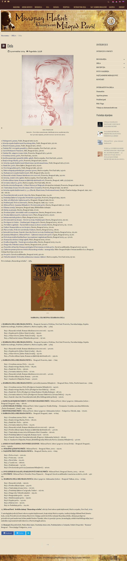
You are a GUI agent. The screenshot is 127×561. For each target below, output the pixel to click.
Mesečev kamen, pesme (11, 146)
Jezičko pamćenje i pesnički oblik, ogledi (18, 158)
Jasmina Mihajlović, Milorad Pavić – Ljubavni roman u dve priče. (27, 235)
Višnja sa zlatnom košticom (106, 108)
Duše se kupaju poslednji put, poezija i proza (20, 170)
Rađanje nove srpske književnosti (16, 173)
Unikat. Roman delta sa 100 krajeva (17, 227)
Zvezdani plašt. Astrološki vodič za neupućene (20, 212)
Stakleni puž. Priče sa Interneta (15, 203)
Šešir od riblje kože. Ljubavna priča (17, 200)
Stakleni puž (101, 100)
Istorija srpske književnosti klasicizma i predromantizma (26, 163)
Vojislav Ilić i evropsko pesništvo (15, 148)
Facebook (9, 533)
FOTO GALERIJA (102, 71)
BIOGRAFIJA (38, 7)
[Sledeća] (47, 544)
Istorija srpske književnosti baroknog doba (19, 143)
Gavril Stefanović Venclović (13, 151)
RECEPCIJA (66, 7)
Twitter (21, 533)
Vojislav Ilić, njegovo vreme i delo (15, 153)
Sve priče (7, 254)
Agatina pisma (102, 95)
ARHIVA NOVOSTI (27, 7)
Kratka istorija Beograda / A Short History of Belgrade (24, 185)
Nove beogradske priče (12, 168)
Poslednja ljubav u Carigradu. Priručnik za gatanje (22, 198)
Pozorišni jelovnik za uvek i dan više (17, 195)
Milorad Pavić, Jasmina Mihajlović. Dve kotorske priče (24, 205)
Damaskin (100, 91)
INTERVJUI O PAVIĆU (104, 51)
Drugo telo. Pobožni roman (14, 245)
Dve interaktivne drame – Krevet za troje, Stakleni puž (24, 220)
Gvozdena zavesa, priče (11, 156)
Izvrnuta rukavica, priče (12, 183)
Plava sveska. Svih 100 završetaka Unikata (20, 230)
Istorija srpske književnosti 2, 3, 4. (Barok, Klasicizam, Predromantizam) (31, 190)
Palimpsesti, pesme (10, 141)
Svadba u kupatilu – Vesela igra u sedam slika (20, 242)
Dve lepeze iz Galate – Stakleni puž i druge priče (22, 222)
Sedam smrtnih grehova (12, 217)
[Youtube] (8, 1)
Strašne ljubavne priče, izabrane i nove (18, 215)
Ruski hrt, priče (9, 165)
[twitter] (5, 1)
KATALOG (56, 7)
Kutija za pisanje (10, 210)
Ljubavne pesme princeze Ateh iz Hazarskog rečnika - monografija (29, 249)
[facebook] (2, 1)
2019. (91, 509)
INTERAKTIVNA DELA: (80, 7)
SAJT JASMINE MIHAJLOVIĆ (98, 7)
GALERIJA (112, 7)
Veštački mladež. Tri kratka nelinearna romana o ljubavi (25, 257)
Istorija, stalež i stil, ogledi (13, 178)
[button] (121, 59)
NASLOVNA (16, 7)
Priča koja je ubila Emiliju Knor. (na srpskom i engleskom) (25, 237)
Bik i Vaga (100, 104)
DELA (47, 7)
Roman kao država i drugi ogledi (16, 240)
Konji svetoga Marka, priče (12, 161)
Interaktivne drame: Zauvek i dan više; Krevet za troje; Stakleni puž (28, 232)
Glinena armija (9, 207)
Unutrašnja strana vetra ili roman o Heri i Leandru (23, 188)
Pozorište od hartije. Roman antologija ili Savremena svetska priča (29, 247)
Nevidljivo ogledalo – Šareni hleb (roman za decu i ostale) (25, 225)
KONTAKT (122, 7)
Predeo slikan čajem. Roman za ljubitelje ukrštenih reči (23, 180)
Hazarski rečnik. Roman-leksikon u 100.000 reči (21, 175)
